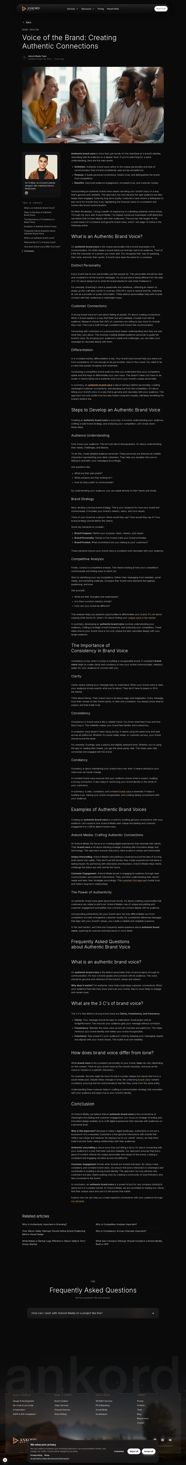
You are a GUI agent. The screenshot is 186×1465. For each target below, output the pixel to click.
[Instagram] (162, 1440)
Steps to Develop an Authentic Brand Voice (37, 213)
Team (139, 1409)
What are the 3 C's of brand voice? (40, 242)
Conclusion (29, 251)
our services (77, 1201)
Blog (139, 1414)
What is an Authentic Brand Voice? (39, 208)
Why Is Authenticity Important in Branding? (44, 1224)
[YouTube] (170, 1440)
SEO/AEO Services (104, 1401)
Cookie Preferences (165, 1446)
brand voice (125, 791)
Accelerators (101, 1414)
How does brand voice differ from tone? (42, 246)
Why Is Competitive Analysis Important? (116, 1224)
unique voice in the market (141, 617)
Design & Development (23, 1401)
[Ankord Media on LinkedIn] (41, 192)
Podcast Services (62, 1409)
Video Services (61, 1405)
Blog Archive (143, 1418)
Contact (140, 1422)
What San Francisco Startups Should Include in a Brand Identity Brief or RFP (129, 1243)
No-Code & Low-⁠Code (23, 1405)
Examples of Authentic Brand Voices (40, 226)
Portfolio (141, 1405)
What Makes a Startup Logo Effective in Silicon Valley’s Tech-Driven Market (54, 1243)
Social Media (101, 1409)
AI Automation (19, 1409)
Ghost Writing (60, 1414)
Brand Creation (30, 30)
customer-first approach (135, 880)
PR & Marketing (102, 1405)
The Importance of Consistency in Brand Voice (39, 220)
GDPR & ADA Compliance (24, 1414)
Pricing (140, 1401)
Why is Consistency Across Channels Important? (121, 1231)
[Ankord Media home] (31, 8)
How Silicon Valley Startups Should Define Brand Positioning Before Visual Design (53, 1233)
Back (28, 22)
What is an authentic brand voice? (39, 238)
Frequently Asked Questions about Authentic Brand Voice (39, 232)
